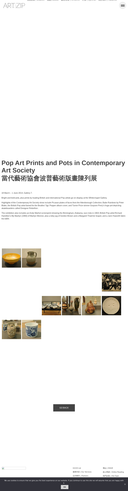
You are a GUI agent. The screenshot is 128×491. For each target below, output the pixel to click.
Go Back (64, 408)
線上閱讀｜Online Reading (113, 472)
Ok (64, 487)
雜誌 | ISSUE (108, 468)
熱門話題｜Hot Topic (111, 476)
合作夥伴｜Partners (80, 476)
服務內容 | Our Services (82, 472)
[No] (125, 484)
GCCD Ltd (77, 468)
